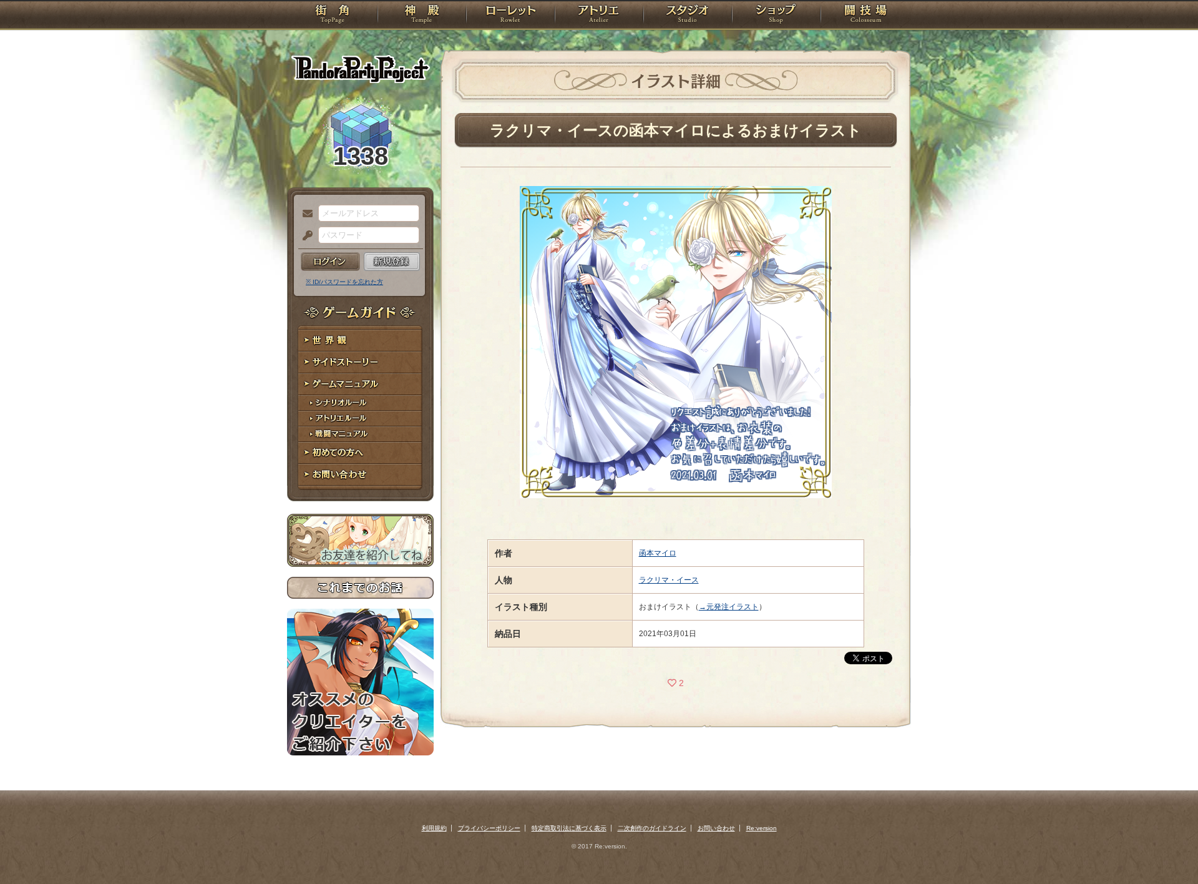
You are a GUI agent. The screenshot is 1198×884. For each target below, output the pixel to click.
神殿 (421, 15)
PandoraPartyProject (360, 68)
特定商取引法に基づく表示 (569, 828)
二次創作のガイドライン (652, 828)
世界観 (360, 340)
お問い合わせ (360, 475)
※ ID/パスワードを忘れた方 (344, 281)
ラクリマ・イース (669, 580)
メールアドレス (304, 214)
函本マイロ (657, 553)
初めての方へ (360, 453)
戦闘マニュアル (360, 434)
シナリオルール (360, 403)
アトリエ (599, 15)
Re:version (761, 828)
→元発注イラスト (729, 606)
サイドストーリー (360, 362)
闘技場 (866, 15)
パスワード (304, 236)
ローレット (510, 15)
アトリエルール (360, 418)
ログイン (330, 261)
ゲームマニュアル (360, 384)
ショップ (776, 15)
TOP (332, 15)
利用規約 (434, 828)
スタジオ (687, 15)
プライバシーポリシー (489, 828)
